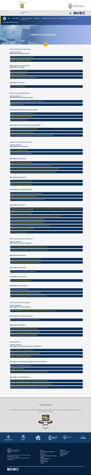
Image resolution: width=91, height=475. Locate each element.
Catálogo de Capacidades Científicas (48, 455)
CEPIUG (61, 455)
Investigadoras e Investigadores (47, 451)
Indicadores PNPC (44, 461)
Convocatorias (63, 454)
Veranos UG (62, 450)
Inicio (41, 450)
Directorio (24, 12)
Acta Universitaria (64, 453)
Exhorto (42, 453)
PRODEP (42, 457)
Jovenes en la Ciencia (64, 451)
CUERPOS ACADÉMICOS (45, 458)
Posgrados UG (43, 460)
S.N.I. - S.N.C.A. (43, 454)
